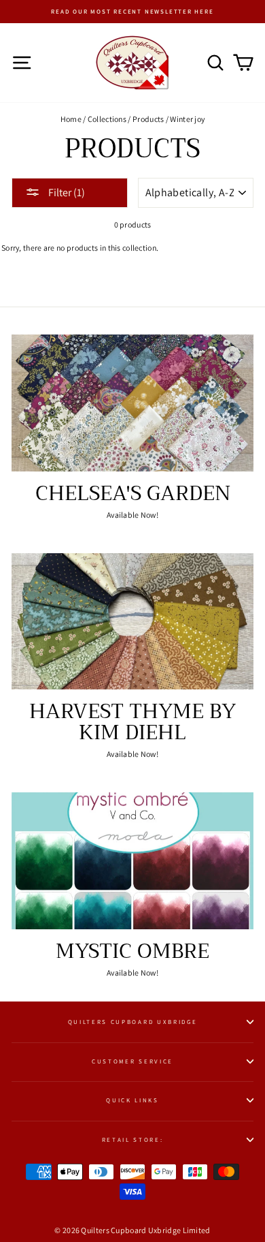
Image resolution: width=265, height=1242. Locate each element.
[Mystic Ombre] (132, 860)
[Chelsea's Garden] (132, 403)
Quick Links (132, 1100)
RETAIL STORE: (133, 1140)
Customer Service (132, 1061)
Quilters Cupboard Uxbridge (133, 1022)
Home (71, 119)
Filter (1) (65, 192)
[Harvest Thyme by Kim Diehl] (132, 621)
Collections (107, 119)
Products (148, 119)
